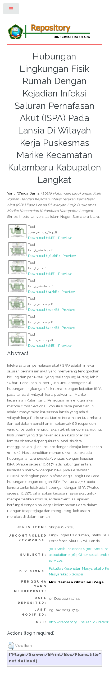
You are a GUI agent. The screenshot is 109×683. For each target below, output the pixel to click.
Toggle (11, 10)
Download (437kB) (43, 327)
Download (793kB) (43, 309)
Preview (65, 238)
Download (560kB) (44, 255)
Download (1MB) (42, 238)
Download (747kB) (43, 291)
